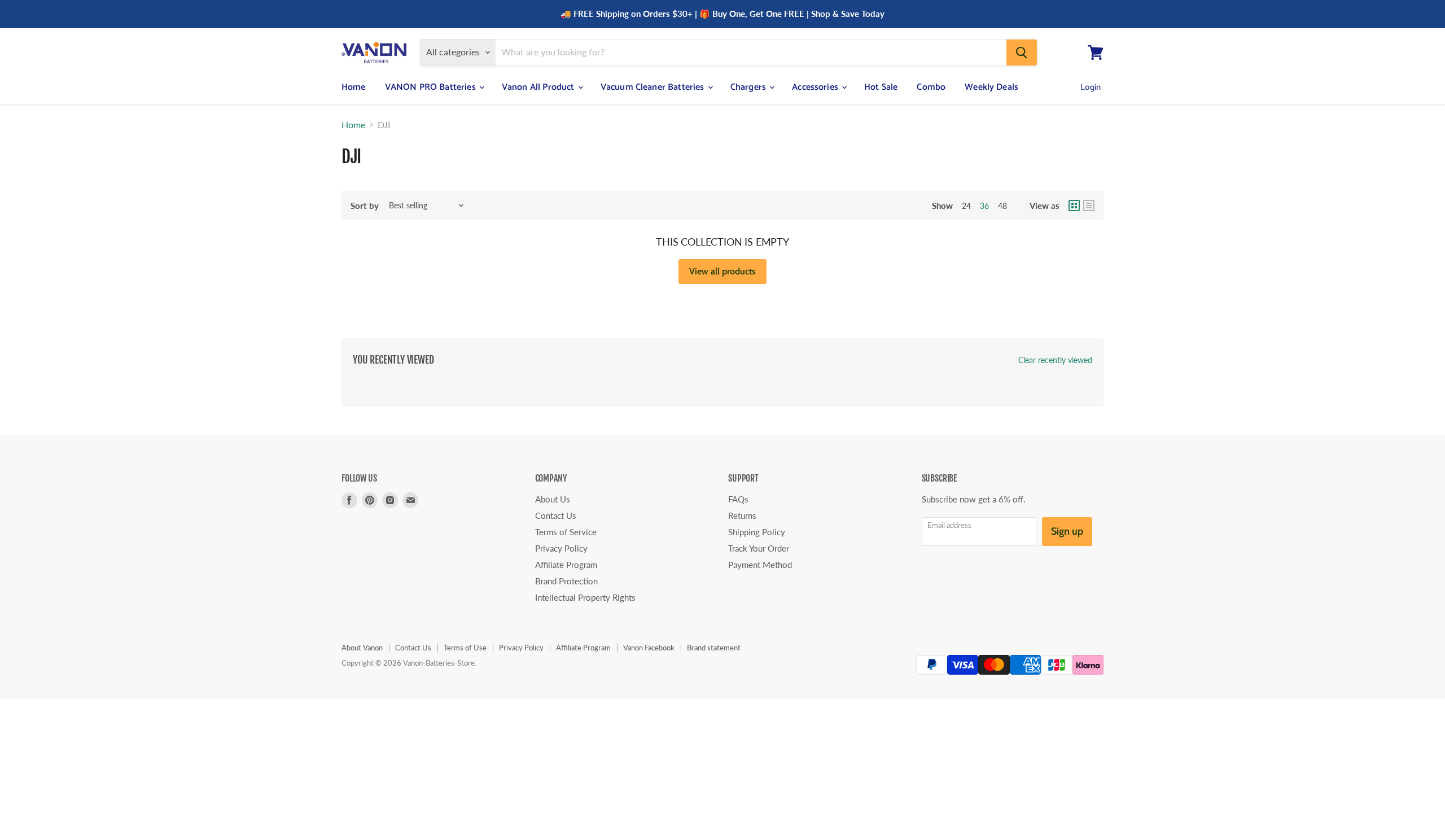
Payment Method (760, 565)
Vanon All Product (539, 87)
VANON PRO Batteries (431, 87)
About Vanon (362, 647)
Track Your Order (758, 548)
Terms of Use (465, 647)
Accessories (816, 87)
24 (966, 206)
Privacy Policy (561, 548)
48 (1002, 206)
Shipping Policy (756, 532)
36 (984, 206)
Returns (742, 515)
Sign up (1067, 531)
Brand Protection (566, 581)
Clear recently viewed (1055, 360)
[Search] (1021, 52)
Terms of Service (566, 532)
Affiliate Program (566, 565)
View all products (722, 271)
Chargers (749, 87)
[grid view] (1074, 205)
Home (353, 87)
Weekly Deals (991, 87)
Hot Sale (880, 87)
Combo (931, 87)
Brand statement (714, 647)
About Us (552, 499)
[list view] (1088, 205)
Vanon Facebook (649, 647)
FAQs (738, 499)
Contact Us (555, 515)
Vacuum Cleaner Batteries (654, 87)
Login (1090, 87)
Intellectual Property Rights (585, 597)
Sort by (365, 206)
